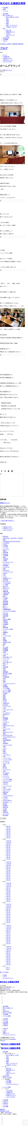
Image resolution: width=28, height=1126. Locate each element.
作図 (4, 670)
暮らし (5, 606)
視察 (4, 746)
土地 (4, 711)
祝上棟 (5, 803)
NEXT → (12, 520)
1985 (4, 575)
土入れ (5, 720)
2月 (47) (8, 899)
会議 (4, 764)
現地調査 (5, 719)
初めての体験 (7, 619)
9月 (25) (8, 845)
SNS (4, 756)
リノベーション (7, 786)
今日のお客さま (7, 800)
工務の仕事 (6, 593)
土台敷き (5, 598)
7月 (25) (8, 849)
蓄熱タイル (6, 588)
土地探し (5, 693)
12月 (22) (8, 840)
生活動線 (5, 650)
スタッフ (5, 784)
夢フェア (5, 663)
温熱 (4, 568)
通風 (4, 730)
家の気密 (5, 815)
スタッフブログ (7, 61)
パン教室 (5, 584)
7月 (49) (8, 891)
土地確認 (5, 624)
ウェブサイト (7, 712)
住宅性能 (5, 579)
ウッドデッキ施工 (8, 629)
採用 (4, 9)
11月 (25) (8, 927)
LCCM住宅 (6, 543)
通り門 (5, 675)
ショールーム (7, 769)
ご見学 (5, 599)
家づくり (5, 607)
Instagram (5, 704)
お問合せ (5, 1025)
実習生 (5, 724)
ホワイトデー (7, 728)
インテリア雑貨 (7, 779)
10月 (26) (8, 865)
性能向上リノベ (7, 578)
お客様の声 (6, 56)
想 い (7, 1066)
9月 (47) (8, 888)
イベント (5, 11)
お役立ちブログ (7, 58)
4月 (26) (8, 875)
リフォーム (6, 563)
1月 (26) (8, 880)
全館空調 (5, 616)
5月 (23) (8, 852)
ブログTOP (9, 1090)
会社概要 (8, 1081)
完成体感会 (6, 677)
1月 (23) (8, 837)
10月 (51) (8, 886)
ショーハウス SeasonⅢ (9, 611)
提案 (4, 698)
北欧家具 (5, 594)
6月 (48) (8, 893)
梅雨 (4, 681)
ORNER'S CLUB (4, 1111)
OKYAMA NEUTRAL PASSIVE (11, 541)
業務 (4, 639)
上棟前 (5, 560)
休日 (4, 680)
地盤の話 (5, 812)
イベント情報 (7, 690)
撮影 (4, 695)
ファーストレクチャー (9, 683)
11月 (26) (8, 842)
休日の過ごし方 (7, 657)
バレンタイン (7, 755)
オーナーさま (7, 706)
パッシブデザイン (8, 795)
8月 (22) (8, 826)
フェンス (5, 653)
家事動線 (5, 649)
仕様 (7, 22)
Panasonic (5, 554)
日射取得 (5, 559)
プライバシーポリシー (9, 1034)
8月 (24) (8, 847)
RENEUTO (6, 38)
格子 (4, 617)
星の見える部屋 (7, 673)
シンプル (5, 547)
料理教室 (5, 565)
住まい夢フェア (7, 662)
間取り (5, 551)
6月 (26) (8, 829)
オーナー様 (6, 763)
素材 (7, 23)
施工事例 (5, 13)
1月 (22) (8, 858)
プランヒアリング (8, 709)
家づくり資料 (7, 691)
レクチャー (6, 761)
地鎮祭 (5, 794)
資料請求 (5, 1023)
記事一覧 (7, 520)
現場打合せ (6, 703)
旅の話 (5, 738)
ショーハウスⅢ (7, 759)
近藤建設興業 (7, 609)
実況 (4, 626)
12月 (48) (8, 883)
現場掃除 (5, 686)
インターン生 (7, 635)
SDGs (7, 36)
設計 (7, 18)
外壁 (4, 655)
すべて (5, 55)
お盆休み (5, 622)
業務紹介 (5, 632)
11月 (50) (8, 884)
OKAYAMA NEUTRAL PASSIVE (13, 538)
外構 (4, 652)
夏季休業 (5, 627)
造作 (4, 668)
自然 (4, 678)
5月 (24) (8, 831)
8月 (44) (8, 889)
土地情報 (5, 39)
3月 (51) (8, 898)
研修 (4, 766)
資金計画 (5, 602)
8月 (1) (8, 967)
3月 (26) (8, 940)
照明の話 (5, 536)
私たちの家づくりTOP (12, 17)
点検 (4, 727)
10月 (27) (8, 844)
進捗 (4, 644)
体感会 (5, 810)
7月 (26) (8, 827)
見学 (4, 771)
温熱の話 (5, 807)
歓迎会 (5, 700)
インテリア (6, 777)
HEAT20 (5, 717)
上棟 (4, 708)
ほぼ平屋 (5, 614)
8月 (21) (8, 910)
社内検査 (5, 546)
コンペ (5, 748)
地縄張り (5, 621)
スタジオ (5, 589)
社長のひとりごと (8, 60)
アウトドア (6, 658)
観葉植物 (5, 672)
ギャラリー (6, 776)
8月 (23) (8, 953)
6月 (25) (8, 914)
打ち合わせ (6, 772)
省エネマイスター (8, 732)
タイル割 (5, 647)
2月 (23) (8, 920)
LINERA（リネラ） (11, 27)
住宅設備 (5, 555)
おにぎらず (6, 567)
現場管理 (5, 743)
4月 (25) (8, 832)
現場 (4, 741)
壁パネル (5, 586)
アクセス (5, 1020)
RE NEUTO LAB (7, 735)
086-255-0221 (6, 988)
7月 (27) (8, 933)
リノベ (5, 576)
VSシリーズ (6, 790)
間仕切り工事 (7, 642)
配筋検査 (5, 604)
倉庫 (4, 634)
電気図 (5, 640)
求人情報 (5, 1022)
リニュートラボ (7, 745)
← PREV (2, 520)
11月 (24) (8, 906)
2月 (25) (8, 878)
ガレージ (5, 612)
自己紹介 (5, 782)
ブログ (5, 41)
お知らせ (5, 1028)
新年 (4, 557)
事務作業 (5, 591)
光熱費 (5, 685)
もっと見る (3, 818)
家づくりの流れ (4, 972)
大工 (4, 637)
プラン (5, 630)
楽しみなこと (7, 581)
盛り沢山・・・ (7, 802)
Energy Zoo (6, 570)
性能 (7, 20)
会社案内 (5, 7)
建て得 (5, 768)
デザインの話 (7, 789)
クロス (5, 701)
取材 (4, 696)
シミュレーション (8, 571)
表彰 (4, 750)
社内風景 (5, 774)
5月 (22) (8, 873)
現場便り (5, 805)
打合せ (5, 573)
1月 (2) (8, 969)
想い (4, 28)
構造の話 (5, 792)
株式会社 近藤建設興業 (13, 3)
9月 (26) (8, 866)
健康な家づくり (10, 32)
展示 (4, 596)
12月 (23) (8, 862)
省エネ (5, 753)
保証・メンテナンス (11, 25)
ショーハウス (7, 758)
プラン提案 (6, 688)
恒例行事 (5, 552)
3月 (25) (8, 919)
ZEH (4, 787)
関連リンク (6, 1033)
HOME (5, 975)
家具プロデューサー (8, 725)
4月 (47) (8, 896)
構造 (4, 733)
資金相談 (5, 601)
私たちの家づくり (8, 15)
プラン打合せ (7, 583)
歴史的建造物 (7, 740)
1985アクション (10, 35)
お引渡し (5, 797)
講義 (4, 751)
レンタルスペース (8, 562)
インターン (6, 722)
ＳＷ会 (5, 808)
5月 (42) (8, 894)
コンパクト (6, 549)
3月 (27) (8, 834)
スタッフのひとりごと (9, 736)
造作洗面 (5, 667)
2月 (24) (8, 836)
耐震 (4, 539)
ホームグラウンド (8, 978)
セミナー (5, 799)
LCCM (8, 33)
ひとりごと (6, 813)
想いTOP (8, 30)
